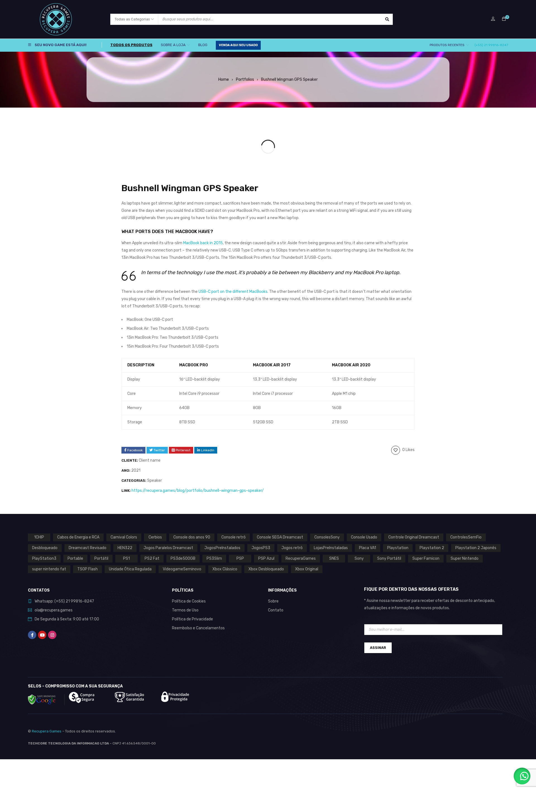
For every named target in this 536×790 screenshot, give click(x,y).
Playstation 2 (432, 547)
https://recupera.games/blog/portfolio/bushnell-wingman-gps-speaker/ (197, 490)
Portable (75, 558)
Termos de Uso (185, 610)
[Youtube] (42, 635)
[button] (522, 776)
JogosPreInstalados (222, 547)
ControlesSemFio (466, 537)
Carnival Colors (124, 537)
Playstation (397, 547)
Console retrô (233, 537)
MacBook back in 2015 (203, 243)
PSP (240, 558)
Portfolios (245, 79)
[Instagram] (52, 635)
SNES (334, 558)
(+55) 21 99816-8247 (491, 45)
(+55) (60, 601)
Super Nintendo (464, 558)
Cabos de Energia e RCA (78, 537)
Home (223, 79)
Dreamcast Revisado (87, 547)
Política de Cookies (189, 601)
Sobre (273, 601)
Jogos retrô (292, 547)
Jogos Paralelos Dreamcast (168, 547)
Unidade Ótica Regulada (130, 569)
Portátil (101, 558)
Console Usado (364, 537)
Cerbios (155, 537)
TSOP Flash (87, 569)
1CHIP (39, 537)
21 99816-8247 (80, 601)
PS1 (126, 558)
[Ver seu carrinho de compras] (504, 19)
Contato (275, 610)
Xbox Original (306, 569)
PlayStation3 (44, 558)
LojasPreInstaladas (331, 547)
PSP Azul (266, 558)
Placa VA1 (367, 547)
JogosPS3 (261, 547)
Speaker (154, 480)
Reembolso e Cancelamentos (198, 628)
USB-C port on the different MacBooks (232, 291)
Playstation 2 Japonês (475, 547)
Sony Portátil (389, 558)
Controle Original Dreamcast (413, 537)
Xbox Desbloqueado (266, 569)
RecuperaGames (301, 558)
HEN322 (125, 547)
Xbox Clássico (224, 569)
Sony (359, 558)
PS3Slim (214, 558)
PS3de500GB (183, 558)
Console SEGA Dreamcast (280, 537)
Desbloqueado (45, 547)
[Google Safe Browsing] (46, 699)
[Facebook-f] (32, 635)
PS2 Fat (152, 558)
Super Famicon (425, 558)
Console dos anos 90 (191, 537)
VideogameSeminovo (182, 569)
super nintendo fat (49, 569)
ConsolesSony (327, 537)
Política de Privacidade (192, 619)
